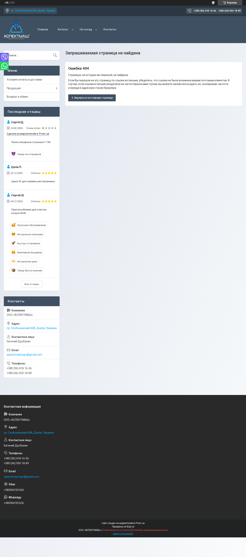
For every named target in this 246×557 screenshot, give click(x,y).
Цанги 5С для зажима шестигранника (33, 181)
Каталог (63, 29)
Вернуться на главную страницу (93, 97)
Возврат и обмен (17, 96)
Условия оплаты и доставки (24, 79)
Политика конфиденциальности (150, 530)
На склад (86, 29)
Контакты (109, 29)
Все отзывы (32, 284)
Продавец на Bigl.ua (123, 526)
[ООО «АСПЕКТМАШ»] (17, 29)
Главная (42, 29)
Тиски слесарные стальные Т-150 (30, 142)
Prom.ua (140, 523)
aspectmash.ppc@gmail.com (24, 354)
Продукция (14, 88)
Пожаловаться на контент (117, 530)
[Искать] (55, 55)
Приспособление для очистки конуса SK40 (29, 211)
